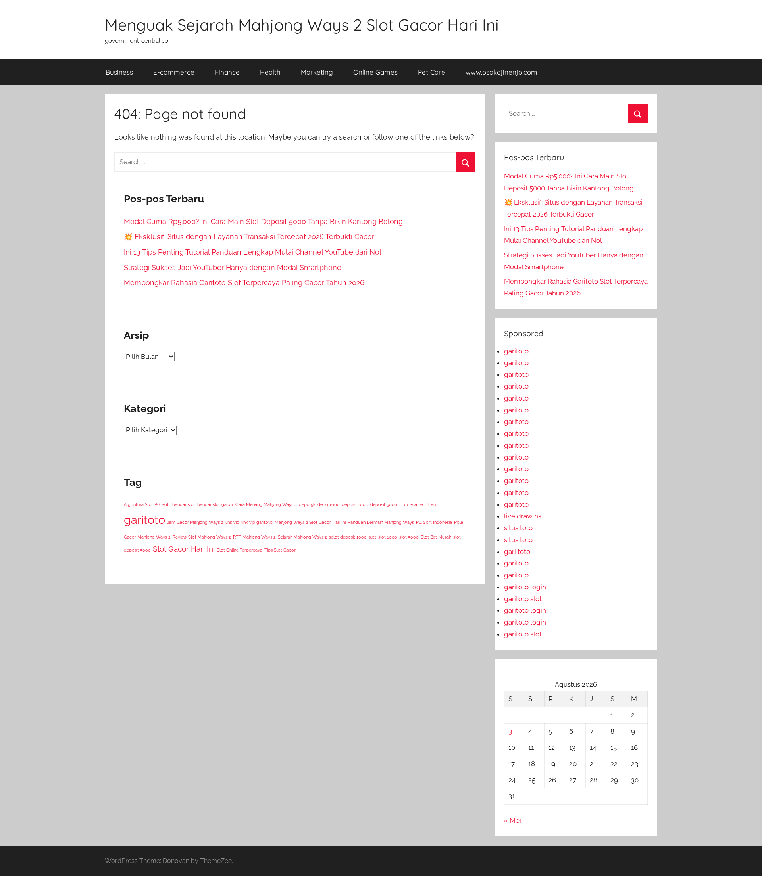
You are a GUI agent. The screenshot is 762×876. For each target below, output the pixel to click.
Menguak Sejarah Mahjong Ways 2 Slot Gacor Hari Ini (302, 25)
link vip (232, 522)
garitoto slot (523, 599)
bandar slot (183, 504)
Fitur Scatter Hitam (418, 504)
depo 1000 (329, 504)
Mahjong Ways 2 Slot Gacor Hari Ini (310, 522)
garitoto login (525, 587)
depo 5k (307, 504)
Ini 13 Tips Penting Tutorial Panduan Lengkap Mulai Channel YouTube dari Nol (252, 252)
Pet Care (431, 72)
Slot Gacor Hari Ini (184, 548)
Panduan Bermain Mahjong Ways (381, 522)
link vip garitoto (257, 522)
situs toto (518, 528)
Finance (227, 72)
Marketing (317, 72)
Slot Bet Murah (436, 537)
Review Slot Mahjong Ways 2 (202, 537)
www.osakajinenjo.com (501, 72)
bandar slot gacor (215, 504)
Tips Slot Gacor (280, 550)
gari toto (517, 552)
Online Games (375, 72)
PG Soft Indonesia (434, 522)
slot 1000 (387, 537)
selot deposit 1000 (348, 537)
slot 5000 (409, 537)
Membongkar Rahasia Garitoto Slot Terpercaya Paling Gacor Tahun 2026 (244, 282)
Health (270, 72)
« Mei (512, 820)
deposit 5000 (383, 504)
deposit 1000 (355, 504)
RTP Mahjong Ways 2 (254, 537)
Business (119, 72)
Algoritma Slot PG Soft (147, 504)
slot (372, 537)
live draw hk (523, 516)
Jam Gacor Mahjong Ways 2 (195, 522)
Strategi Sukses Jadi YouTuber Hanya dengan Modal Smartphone (232, 267)
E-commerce (173, 72)
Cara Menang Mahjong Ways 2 (266, 504)
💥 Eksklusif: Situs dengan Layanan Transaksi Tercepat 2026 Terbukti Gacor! (250, 236)
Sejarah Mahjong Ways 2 (302, 537)
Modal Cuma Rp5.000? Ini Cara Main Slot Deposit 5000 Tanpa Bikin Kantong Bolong (263, 221)
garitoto (144, 520)
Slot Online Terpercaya (239, 550)
